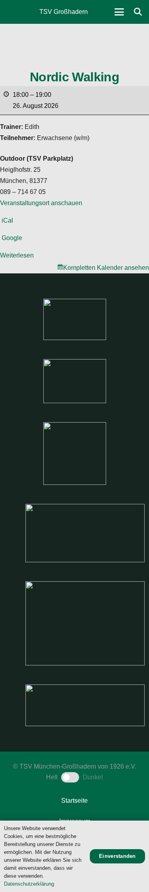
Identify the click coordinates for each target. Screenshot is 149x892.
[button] (119, 12)
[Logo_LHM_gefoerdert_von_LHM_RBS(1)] (85, 533)
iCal (7, 220)
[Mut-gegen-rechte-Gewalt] (74, 319)
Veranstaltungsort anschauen (41, 203)
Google (12, 238)
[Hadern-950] (74, 453)
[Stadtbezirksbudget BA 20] (85, 623)
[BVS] (85, 705)
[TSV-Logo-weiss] (16, 12)
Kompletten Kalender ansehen (106, 267)
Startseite (74, 800)
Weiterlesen (17, 255)
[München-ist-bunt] (74, 381)
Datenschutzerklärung (29, 884)
